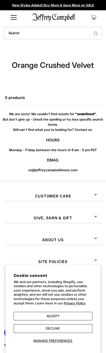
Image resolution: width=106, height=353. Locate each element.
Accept (53, 316)
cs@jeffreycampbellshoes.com (52, 170)
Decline (53, 328)
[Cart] (93, 17)
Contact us (83, 130)
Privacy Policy (75, 303)
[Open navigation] (13, 17)
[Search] (96, 33)
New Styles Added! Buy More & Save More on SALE (53, 5)
